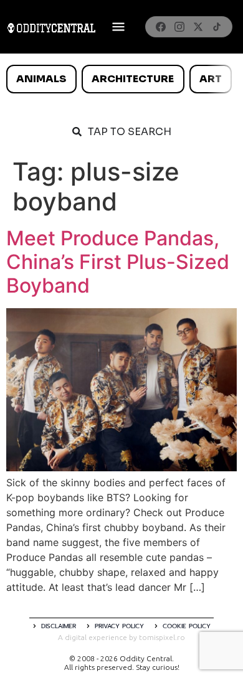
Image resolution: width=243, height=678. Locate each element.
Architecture (133, 78)
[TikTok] (217, 27)
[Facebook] (161, 27)
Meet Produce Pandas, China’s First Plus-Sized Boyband (117, 262)
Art (210, 78)
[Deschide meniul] (118, 26)
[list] (121, 79)
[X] (198, 27)
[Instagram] (179, 27)
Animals (41, 78)
